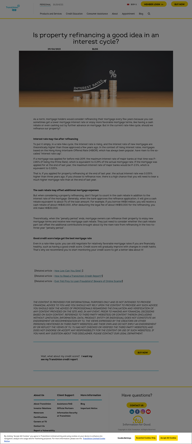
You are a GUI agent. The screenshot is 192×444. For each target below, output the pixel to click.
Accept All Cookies (168, 438)
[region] (96, 438)
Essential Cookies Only (145, 438)
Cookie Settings (124, 438)
